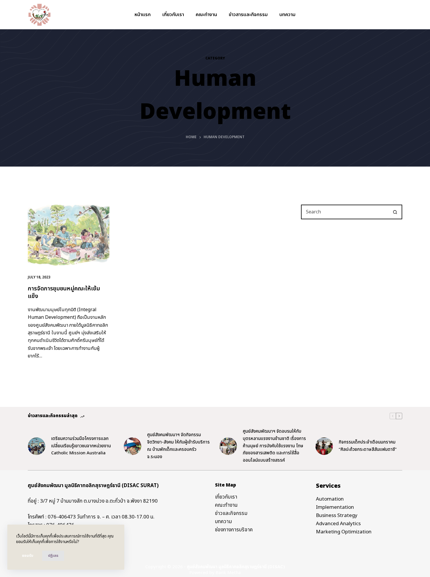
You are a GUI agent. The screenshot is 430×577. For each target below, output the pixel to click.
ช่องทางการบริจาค (234, 530)
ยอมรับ (27, 556)
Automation (330, 499)
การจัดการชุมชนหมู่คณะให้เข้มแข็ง (64, 292)
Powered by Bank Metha (215, 572)
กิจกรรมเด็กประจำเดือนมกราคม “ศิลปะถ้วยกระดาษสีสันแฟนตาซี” (368, 446)
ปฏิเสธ (53, 556)
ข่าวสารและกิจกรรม (248, 14)
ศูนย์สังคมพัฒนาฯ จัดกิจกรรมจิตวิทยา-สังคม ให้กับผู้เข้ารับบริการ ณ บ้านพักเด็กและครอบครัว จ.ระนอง (178, 446)
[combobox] (345, 212)
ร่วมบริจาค (386, 14)
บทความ (287, 14)
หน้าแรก (143, 14)
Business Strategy (336, 515)
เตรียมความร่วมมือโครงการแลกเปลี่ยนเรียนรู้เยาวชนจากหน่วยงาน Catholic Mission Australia (81, 446)
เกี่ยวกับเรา (173, 14)
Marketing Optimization (343, 532)
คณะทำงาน (206, 14)
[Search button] (395, 212)
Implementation (335, 507)
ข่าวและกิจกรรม (231, 513)
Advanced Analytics (338, 524)
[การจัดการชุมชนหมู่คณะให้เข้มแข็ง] (68, 235)
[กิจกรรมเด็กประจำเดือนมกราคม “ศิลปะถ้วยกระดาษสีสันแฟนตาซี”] (324, 446)
